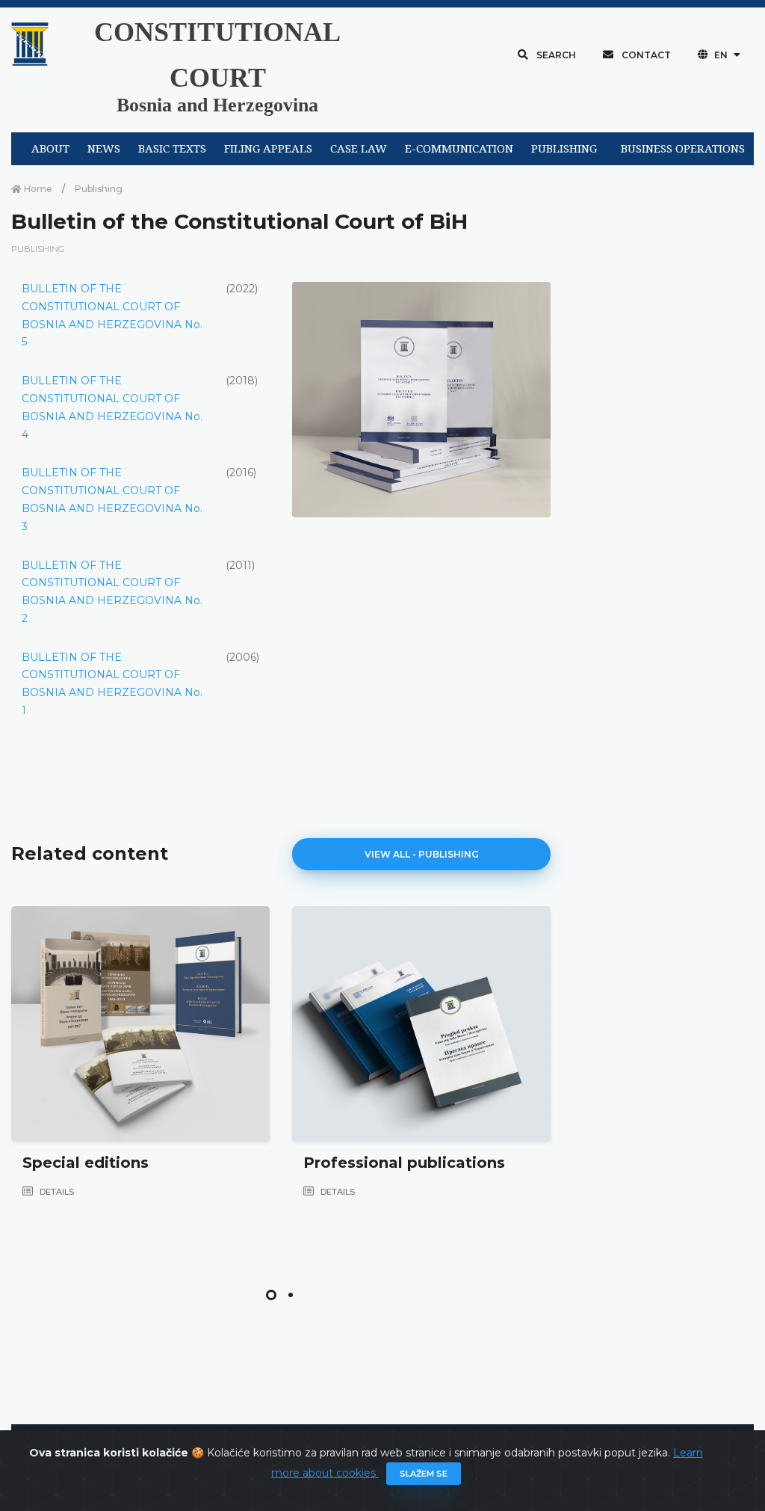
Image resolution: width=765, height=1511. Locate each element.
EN (721, 55)
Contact (645, 55)
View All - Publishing (422, 854)
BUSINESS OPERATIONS (683, 149)
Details (55, 1192)
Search (555, 55)
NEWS (103, 149)
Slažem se (423, 1473)
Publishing (99, 188)
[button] (271, 1295)
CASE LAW (358, 149)
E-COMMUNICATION (459, 149)
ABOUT (50, 149)
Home (37, 188)
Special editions (85, 1163)
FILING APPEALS (268, 149)
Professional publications (404, 1163)
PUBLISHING (564, 149)
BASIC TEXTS (172, 149)
